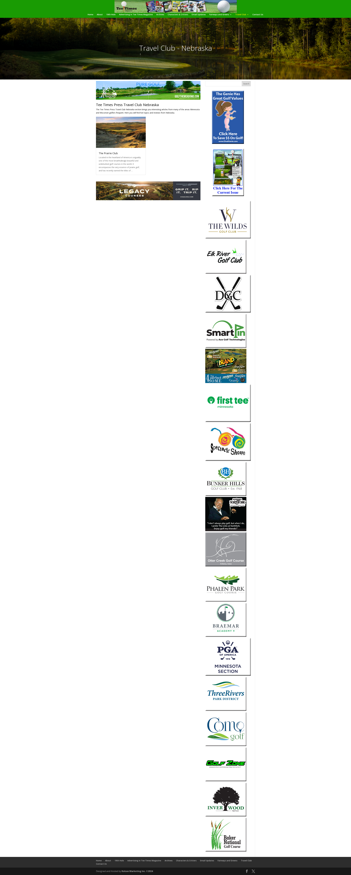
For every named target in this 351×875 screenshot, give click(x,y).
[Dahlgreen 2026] (228, 312)
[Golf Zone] (225, 780)
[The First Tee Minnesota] (228, 421)
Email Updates (199, 15)
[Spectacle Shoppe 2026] (228, 460)
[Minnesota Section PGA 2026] (228, 675)
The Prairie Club (108, 153)
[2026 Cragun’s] (148, 199)
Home (90, 15)
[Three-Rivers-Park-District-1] (225, 710)
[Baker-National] (225, 851)
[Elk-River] (225, 273)
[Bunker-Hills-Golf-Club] (225, 495)
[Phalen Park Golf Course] (225, 601)
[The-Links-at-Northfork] (225, 530)
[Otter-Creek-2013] (225, 565)
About (100, 15)
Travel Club (240, 15)
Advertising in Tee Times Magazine (136, 15)
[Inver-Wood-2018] (225, 815)
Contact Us (257, 15)
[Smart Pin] (225, 347)
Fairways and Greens (219, 15)
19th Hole (110, 15)
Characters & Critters (178, 15)
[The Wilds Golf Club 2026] (228, 237)
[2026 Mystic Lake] (148, 99)
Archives (160, 15)
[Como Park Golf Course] (225, 745)
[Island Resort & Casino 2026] (225, 382)
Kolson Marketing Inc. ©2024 (137, 871)
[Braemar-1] (225, 636)
